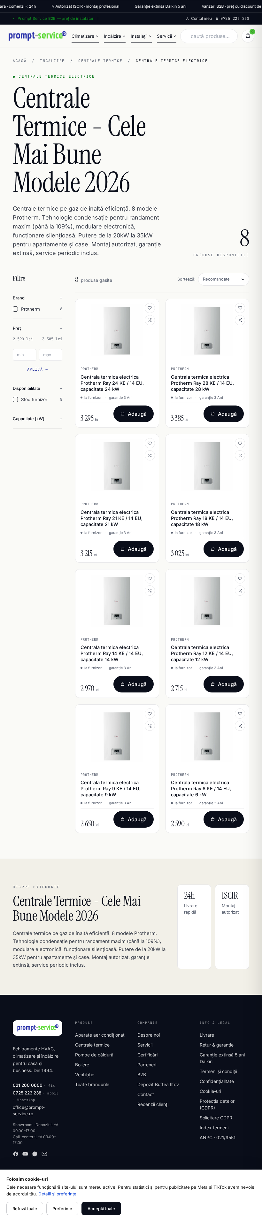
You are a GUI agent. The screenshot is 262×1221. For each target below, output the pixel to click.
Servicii (144, 1044)
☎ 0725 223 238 (232, 18)
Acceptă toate (101, 1208)
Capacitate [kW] (28, 418)
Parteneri (146, 1064)
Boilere (82, 1064)
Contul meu (201, 18)
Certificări (147, 1054)
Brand (19, 297)
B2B (141, 1074)
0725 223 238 (27, 1092)
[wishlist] (150, 308)
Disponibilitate (26, 388)
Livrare (207, 1035)
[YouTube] (25, 1154)
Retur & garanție (217, 1044)
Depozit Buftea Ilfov (158, 1084)
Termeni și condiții (218, 1071)
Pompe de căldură (94, 1054)
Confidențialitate (217, 1081)
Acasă (20, 60)
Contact (145, 1094)
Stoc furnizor (41, 399)
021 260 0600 (27, 1085)
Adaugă (137, 414)
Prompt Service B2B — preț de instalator (56, 18)
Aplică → (37, 369)
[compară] (150, 320)
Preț (17, 328)
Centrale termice (100, 60)
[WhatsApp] (35, 1154)
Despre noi (148, 1035)
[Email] (44, 1154)
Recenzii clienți (152, 1104)
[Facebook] (16, 1154)
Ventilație (84, 1074)
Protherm (41, 309)
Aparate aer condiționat (100, 1035)
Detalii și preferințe (57, 1193)
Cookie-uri (210, 1091)
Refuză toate (24, 1208)
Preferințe (62, 1208)
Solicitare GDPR (216, 1117)
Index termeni (214, 1127)
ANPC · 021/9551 (217, 1137)
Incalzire (52, 60)
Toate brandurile (92, 1084)
